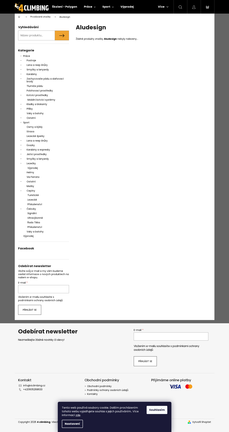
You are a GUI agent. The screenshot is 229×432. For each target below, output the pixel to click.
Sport (26, 122)
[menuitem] (65, 7)
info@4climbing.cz (34, 385)
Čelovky (31, 209)
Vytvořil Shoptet (201, 422)
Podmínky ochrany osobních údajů (107, 390)
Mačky (30, 186)
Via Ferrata (33, 177)
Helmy (30, 172)
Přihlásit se (30, 310)
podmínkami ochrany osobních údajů (40, 300)
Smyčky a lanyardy (38, 69)
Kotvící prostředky (37, 95)
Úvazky (31, 145)
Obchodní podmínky (99, 386)
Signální (32, 213)
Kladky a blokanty (37, 104)
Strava (30, 131)
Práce (26, 56)
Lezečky (31, 163)
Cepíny (31, 190)
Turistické (33, 195)
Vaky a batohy (35, 113)
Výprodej (32, 168)
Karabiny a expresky (38, 149)
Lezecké (32, 199)
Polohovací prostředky (40, 90)
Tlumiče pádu (35, 86)
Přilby (30, 108)
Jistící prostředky (37, 154)
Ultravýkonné (35, 218)
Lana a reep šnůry (37, 65)
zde (78, 415)
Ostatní (31, 118)
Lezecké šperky (35, 136)
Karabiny (32, 74)
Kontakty (92, 394)
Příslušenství (34, 204)
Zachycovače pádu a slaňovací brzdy (45, 80)
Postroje (31, 60)
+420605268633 (32, 389)
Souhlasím (157, 410)
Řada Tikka (33, 222)
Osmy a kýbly (35, 127)
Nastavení (72, 424)
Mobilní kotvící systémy (41, 99)
